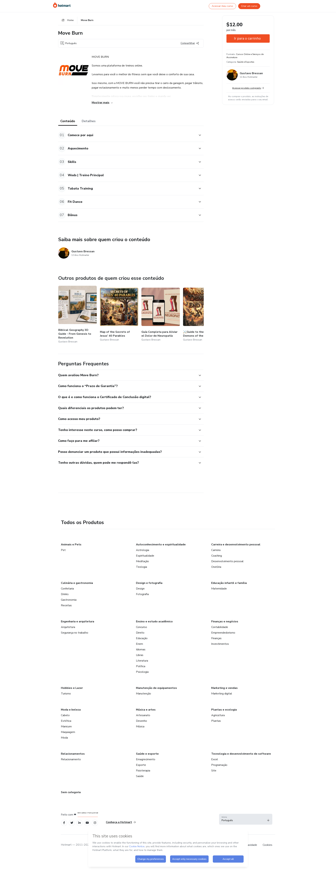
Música (140, 726)
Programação (219, 765)
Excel (214, 759)
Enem (139, 644)
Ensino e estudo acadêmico (154, 621)
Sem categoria (71, 792)
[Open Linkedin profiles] (79, 822)
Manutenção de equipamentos (156, 688)
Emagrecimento (145, 759)
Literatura (142, 661)
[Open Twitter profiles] (72, 822)
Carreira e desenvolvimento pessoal (235, 544)
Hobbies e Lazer (72, 688)
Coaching (216, 556)
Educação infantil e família (229, 583)
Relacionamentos (73, 754)
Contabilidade (219, 627)
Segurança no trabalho (74, 633)
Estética (66, 721)
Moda (64, 738)
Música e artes (146, 710)
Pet (63, 550)
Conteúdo (67, 121)
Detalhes (89, 121)
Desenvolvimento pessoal (227, 561)
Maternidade (219, 589)
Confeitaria (67, 589)
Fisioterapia (143, 770)
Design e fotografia (149, 583)
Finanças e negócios (224, 621)
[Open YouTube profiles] (87, 822)
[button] (127, 135)
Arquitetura (68, 627)
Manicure (66, 726)
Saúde (140, 776)
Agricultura (218, 715)
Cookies (267, 845)
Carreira (215, 550)
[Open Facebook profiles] (64, 822)
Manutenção (143, 694)
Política (140, 666)
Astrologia (142, 550)
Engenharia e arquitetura (77, 621)
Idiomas (140, 649)
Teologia (141, 567)
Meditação (142, 561)
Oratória (216, 567)
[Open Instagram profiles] (95, 822)
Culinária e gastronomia (77, 583)
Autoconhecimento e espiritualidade (161, 544)
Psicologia (142, 672)
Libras (139, 655)
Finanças (216, 638)
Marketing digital (221, 694)
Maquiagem (68, 732)
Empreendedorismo (223, 633)
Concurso (141, 627)
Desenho (141, 721)
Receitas (66, 605)
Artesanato (143, 715)
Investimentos (220, 644)
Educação (142, 638)
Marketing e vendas (224, 688)
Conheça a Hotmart (119, 822)
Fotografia (142, 594)
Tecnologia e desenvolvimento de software (241, 754)
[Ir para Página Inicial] (62, 5)
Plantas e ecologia (224, 710)
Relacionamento (71, 759)
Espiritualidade (145, 556)
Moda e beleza (71, 710)
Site (213, 770)
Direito (140, 633)
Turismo (66, 694)
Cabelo (65, 715)
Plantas (216, 721)
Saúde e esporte (147, 754)
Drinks (65, 594)
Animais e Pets (71, 544)
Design (140, 589)
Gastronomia (68, 600)
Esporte (141, 765)
